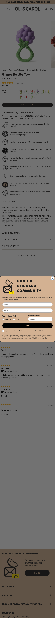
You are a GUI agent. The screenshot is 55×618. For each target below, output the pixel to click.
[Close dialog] (52, 278)
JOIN (27, 326)
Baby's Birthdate (34, 316)
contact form (44, 338)
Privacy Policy (34, 337)
